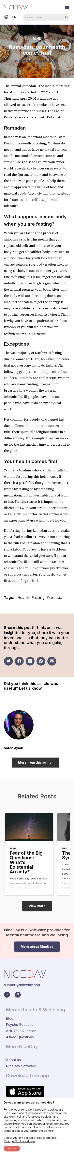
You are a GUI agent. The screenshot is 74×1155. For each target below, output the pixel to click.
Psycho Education (21, 1025)
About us (13, 1060)
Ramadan (56, 598)
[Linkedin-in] (7, 995)
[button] (67, 7)
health (23, 598)
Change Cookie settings (19, 1141)
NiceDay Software (21, 1066)
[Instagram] (18, 995)
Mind (37, 39)
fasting (38, 598)
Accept (12, 1148)
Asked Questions (20, 1037)
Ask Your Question (21, 1031)
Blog (9, 1018)
